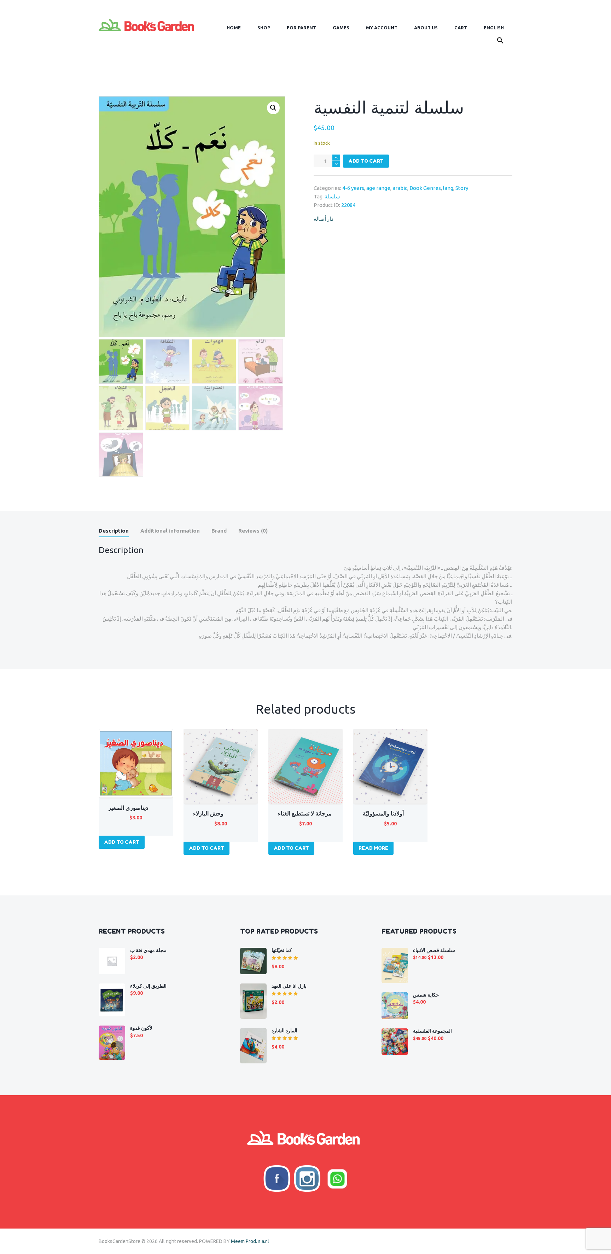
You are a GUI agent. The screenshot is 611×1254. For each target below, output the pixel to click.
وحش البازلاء (208, 813)
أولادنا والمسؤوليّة (383, 813)
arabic (399, 188)
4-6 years (353, 188)
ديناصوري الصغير (128, 808)
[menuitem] (494, 28)
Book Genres (425, 188)
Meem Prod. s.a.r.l (250, 1241)
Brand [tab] (219, 531)
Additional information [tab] (170, 531)
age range (378, 188)
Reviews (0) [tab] (253, 531)
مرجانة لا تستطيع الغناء (305, 813)
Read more (373, 848)
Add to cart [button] (121, 842)
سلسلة (332, 196)
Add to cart (366, 161)
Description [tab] (114, 531)
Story (461, 188)
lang (448, 188)
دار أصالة (323, 219)
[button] (500, 42)
